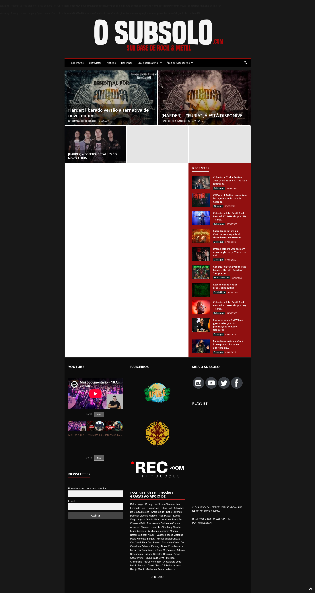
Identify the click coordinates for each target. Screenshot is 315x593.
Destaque (218, 242)
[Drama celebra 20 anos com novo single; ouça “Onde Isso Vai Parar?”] (201, 254)
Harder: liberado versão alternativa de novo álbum (108, 112)
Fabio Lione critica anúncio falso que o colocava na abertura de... (228, 344)
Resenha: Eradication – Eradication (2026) (226, 286)
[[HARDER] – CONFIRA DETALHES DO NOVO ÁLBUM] (95, 146)
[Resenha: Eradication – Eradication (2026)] (201, 290)
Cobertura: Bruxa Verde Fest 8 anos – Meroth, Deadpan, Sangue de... (229, 270)
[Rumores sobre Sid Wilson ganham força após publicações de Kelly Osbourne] (201, 325)
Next (99, 414)
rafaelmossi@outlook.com (82, 120)
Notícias (111, 62)
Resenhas (127, 62)
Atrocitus (218, 206)
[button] (245, 63)
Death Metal (219, 292)
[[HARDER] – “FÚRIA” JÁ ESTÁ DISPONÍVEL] (204, 106)
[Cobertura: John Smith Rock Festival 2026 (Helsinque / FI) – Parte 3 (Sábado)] (201, 218)
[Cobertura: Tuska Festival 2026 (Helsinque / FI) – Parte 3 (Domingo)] (201, 182)
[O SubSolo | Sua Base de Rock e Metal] (158, 35)
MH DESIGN (204, 522)
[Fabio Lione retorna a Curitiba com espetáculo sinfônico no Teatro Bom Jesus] (201, 236)
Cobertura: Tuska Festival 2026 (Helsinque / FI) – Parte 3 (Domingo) (230, 180)
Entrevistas (95, 62)
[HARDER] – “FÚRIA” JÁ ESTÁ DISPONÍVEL (203, 115)
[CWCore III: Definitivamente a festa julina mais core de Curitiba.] (201, 200)
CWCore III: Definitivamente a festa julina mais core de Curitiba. (230, 198)
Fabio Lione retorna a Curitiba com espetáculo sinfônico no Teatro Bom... (228, 234)
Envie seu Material (148, 62)
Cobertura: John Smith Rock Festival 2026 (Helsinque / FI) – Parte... (229, 216)
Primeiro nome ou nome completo (87, 488)
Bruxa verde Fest (222, 277)
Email (71, 501)
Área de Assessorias (178, 62)
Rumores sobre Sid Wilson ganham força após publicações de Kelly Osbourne (228, 324)
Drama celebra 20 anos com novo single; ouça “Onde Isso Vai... (229, 252)
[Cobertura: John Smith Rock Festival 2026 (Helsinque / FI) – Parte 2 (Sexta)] (201, 307)
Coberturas (77, 62)
